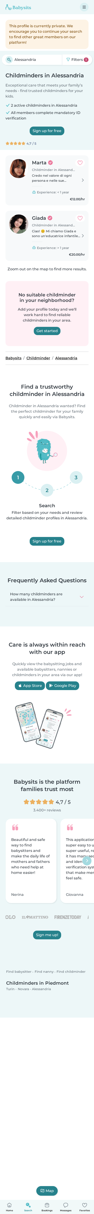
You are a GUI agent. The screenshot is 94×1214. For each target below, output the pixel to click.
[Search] (9, 59)
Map (50, 1191)
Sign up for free (47, 131)
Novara (23, 989)
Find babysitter (18, 972)
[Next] (86, 861)
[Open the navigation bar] (84, 7)
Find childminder (71, 972)
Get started (47, 331)
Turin (10, 989)
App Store (32, 685)
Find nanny (44, 972)
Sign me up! (47, 935)
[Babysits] (18, 7)
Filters (78, 59)
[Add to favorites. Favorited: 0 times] (80, 162)
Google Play (64, 685)
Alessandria (41, 989)
